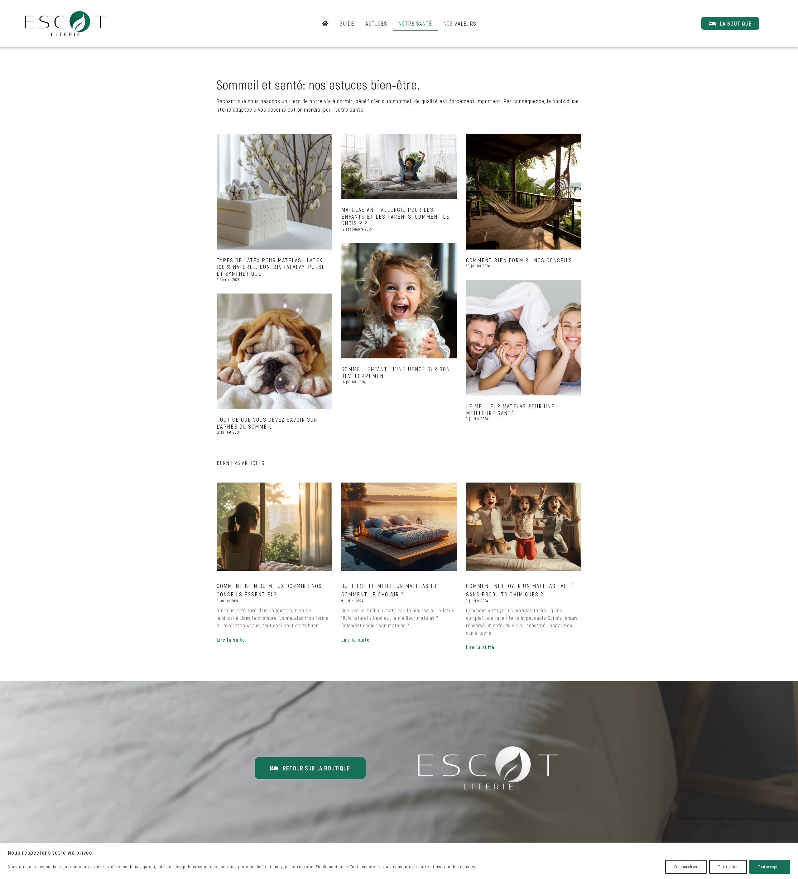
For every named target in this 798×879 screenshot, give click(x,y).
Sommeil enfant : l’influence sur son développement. (395, 372)
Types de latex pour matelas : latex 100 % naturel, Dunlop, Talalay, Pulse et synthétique (271, 267)
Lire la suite (231, 639)
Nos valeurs (459, 23)
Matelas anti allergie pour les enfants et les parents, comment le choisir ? (395, 216)
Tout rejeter (728, 866)
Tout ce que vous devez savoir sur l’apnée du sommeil (267, 423)
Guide (347, 23)
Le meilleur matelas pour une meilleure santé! (510, 409)
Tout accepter (769, 866)
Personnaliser (686, 866)
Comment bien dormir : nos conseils (519, 260)
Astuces (376, 23)
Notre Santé (415, 23)
